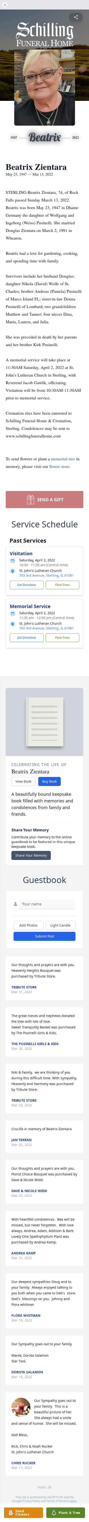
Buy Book (49, 781)
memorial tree (63, 459)
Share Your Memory (31, 855)
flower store (59, 466)
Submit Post (44, 936)
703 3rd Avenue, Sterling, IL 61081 (46, 575)
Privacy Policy (31, 1501)
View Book (23, 781)
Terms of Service (58, 1501)
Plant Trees (62, 585)
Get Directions (26, 585)
